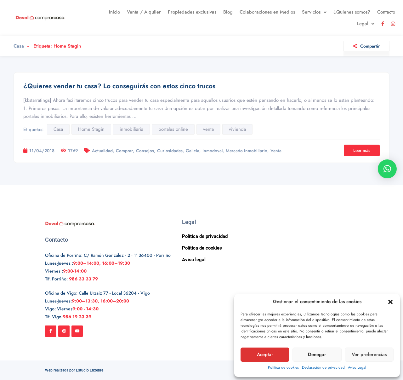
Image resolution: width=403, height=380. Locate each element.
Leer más (361, 150)
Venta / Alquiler (144, 12)
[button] (390, 302)
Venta (275, 150)
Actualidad (102, 150)
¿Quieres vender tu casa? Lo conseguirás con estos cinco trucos (119, 86)
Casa (19, 46)
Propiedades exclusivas (192, 12)
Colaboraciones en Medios (267, 12)
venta (208, 129)
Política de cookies (283, 367)
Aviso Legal (357, 367)
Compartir (370, 46)
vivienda (237, 129)
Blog (228, 12)
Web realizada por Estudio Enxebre (74, 370)
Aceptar (265, 354)
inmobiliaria (131, 129)
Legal (362, 23)
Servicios (311, 12)
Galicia (192, 150)
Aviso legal (194, 259)
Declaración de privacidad (323, 367)
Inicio (114, 12)
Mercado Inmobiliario (246, 150)
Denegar (317, 354)
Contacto (386, 12)
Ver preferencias (369, 354)
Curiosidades (170, 150)
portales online (173, 129)
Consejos (145, 150)
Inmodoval (212, 150)
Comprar (124, 150)
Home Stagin (91, 129)
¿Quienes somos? (351, 12)
